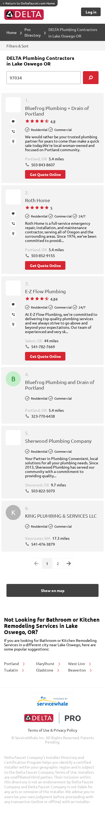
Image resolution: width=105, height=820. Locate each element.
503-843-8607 (42, 164)
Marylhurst (45, 663)
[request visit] (13, 141)
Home (11, 32)
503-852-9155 (42, 255)
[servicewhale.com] (52, 701)
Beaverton (77, 669)
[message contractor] (13, 121)
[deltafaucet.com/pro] (52, 718)
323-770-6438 (42, 416)
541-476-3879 (42, 544)
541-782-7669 (42, 346)
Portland (12, 663)
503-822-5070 (42, 490)
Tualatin (11, 669)
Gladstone (45, 669)
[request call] (13, 131)
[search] (91, 77)
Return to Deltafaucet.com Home (29, 3)
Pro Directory (32, 32)
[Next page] (69, 563)
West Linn (77, 663)
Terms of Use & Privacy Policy (52, 730)
